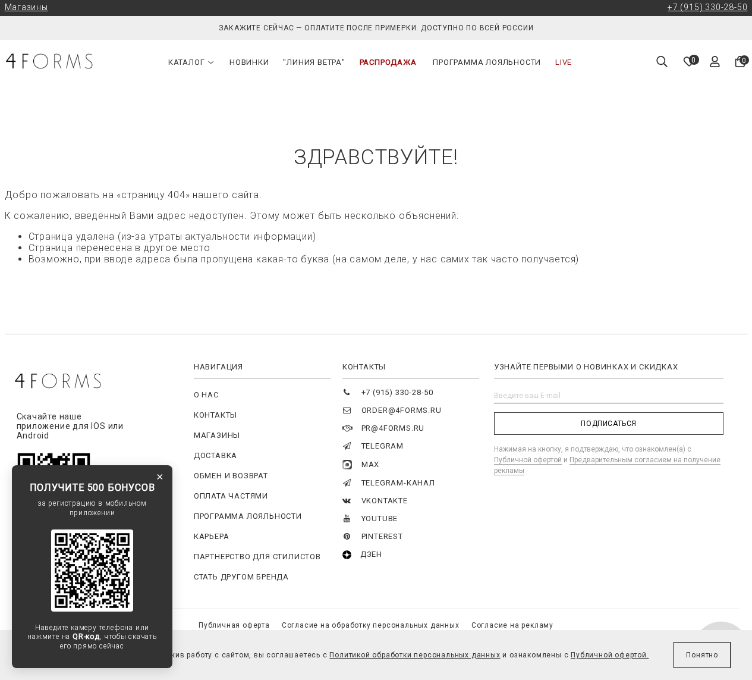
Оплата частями (231, 495)
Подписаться (609, 423)
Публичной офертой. (610, 655)
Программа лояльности (487, 62)
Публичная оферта (234, 625)
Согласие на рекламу (512, 625)
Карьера (211, 536)
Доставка (215, 455)
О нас (206, 394)
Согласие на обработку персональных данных (371, 625)
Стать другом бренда (241, 576)
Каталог (186, 62)
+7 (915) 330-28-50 (707, 7)
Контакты (215, 414)
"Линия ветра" (314, 62)
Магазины (26, 7)
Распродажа (388, 62)
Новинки (249, 62)
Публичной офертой (528, 460)
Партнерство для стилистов (257, 556)
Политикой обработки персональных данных (414, 655)
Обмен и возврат (231, 475)
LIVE (563, 62)
